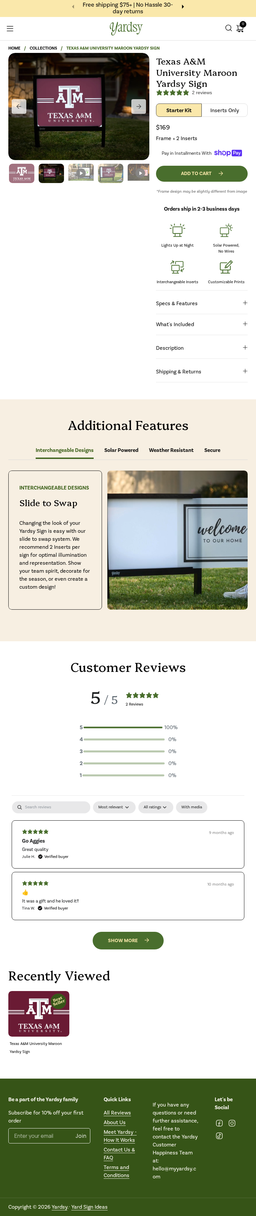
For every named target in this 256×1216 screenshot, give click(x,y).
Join (81, 1135)
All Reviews (117, 1113)
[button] (228, 29)
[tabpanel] (128, 860)
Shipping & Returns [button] (178, 371)
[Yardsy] (126, 29)
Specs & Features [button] (177, 303)
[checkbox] (191, 807)
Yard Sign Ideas (89, 1207)
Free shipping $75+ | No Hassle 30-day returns (128, 8)
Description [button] (170, 348)
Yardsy (59, 1207)
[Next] (138, 106)
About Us (115, 1122)
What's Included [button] (175, 324)
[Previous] (19, 106)
